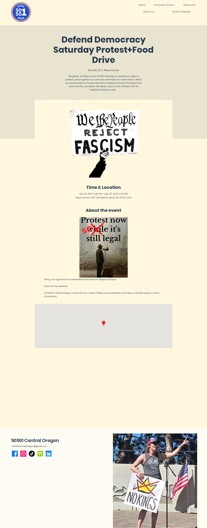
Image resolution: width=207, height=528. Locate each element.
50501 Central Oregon (35, 440)
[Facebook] (15, 454)
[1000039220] (40, 454)
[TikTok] (32, 454)
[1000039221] (49, 454)
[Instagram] (23, 454)
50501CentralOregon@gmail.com (29, 446)
